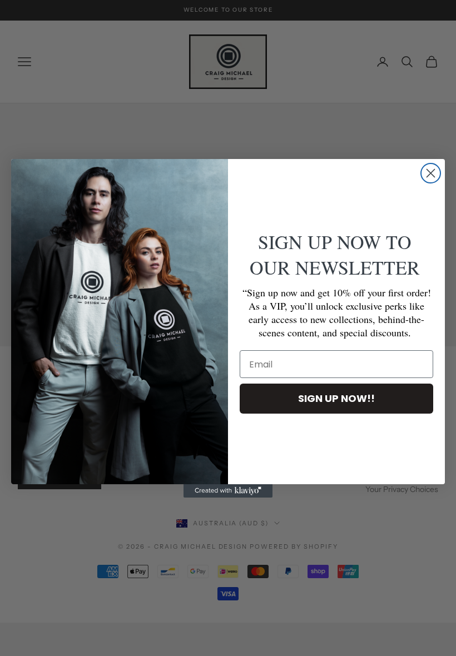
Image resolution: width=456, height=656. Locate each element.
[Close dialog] (430, 173)
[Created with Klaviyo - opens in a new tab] (228, 491)
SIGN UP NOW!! (336, 398)
